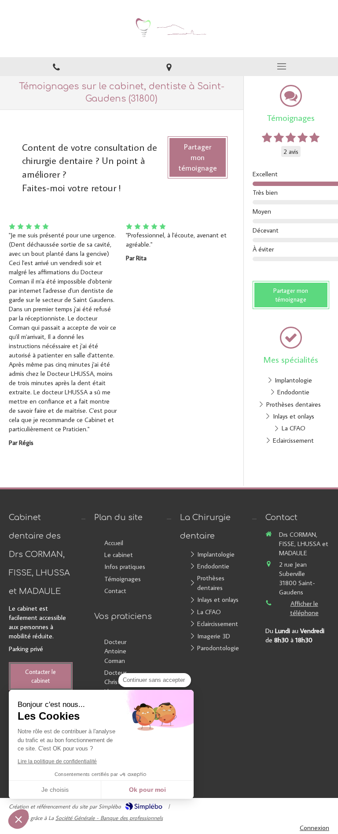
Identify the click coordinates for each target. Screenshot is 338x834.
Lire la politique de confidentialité (57, 761)
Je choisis (55, 789)
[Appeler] (56, 66)
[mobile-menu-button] (281, 66)
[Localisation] (169, 66)
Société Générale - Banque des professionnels (109, 817)
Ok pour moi (147, 789)
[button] (18, 819)
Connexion (314, 827)
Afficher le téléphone (304, 608)
